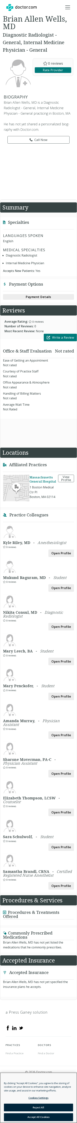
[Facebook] (8, 1028)
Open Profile (61, 553)
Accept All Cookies (38, 1117)
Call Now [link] (40, 140)
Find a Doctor (46, 1053)
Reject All (38, 1107)
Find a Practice (15, 1053)
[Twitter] (21, 1028)
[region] (38, 1097)
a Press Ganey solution (27, 1012)
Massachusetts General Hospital (43, 479)
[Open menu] (67, 7)
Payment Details (38, 297)
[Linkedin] (14, 1028)
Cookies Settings (38, 1098)
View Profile (66, 478)
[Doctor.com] (21, 7)
